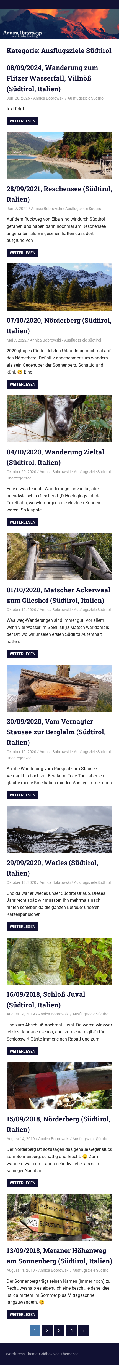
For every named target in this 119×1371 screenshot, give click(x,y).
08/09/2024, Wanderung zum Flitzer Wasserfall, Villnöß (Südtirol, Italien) (52, 78)
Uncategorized (19, 478)
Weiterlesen (22, 121)
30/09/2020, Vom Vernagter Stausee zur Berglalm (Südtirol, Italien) (56, 732)
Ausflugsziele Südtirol (86, 98)
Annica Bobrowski (48, 98)
